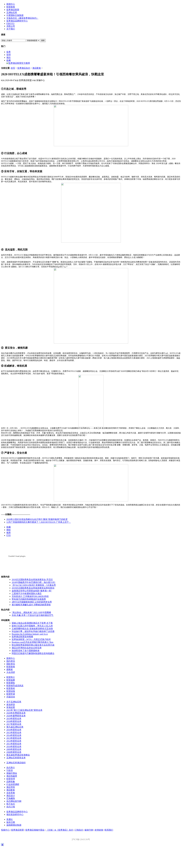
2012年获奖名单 (13, 741)
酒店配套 (36, 68)
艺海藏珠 (10, 798)
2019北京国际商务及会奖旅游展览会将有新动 (33, 588)
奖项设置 (10, 707)
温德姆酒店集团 (13, 825)
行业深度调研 (12, 784)
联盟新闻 (10, 7)
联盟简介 (10, 677)
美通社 (9, 819)
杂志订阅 (10, 807)
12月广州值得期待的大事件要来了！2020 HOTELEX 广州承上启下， (38, 522)
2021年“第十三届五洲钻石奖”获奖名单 (24, 710)
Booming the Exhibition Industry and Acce (30, 634)
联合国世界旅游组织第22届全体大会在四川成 (33, 645)
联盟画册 (10, 680)
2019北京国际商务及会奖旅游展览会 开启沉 (32, 579)
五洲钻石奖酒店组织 (16, 763)
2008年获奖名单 (13, 752)
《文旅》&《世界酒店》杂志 (59, 830)
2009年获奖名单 (13, 749)
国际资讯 (10, 664)
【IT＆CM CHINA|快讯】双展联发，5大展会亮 (34, 585)
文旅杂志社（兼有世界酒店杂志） (22, 18)
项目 (8, 57)
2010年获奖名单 (13, 746)
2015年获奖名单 (13, 732)
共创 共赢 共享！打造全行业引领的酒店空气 (32, 615)
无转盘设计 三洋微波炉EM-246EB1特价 (30, 596)
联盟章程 (10, 688)
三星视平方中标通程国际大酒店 (27, 593)
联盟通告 (10, 683)
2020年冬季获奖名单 (16, 713)
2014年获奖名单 (13, 735)
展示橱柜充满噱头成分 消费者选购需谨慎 (31, 605)
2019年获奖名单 (13, 718)
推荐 (8, 532)
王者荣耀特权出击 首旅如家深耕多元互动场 (32, 628)
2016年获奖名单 (13, 730)
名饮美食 (10, 793)
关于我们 (10, 29)
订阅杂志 (79, 830)
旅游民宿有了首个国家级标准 (25, 650)
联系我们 (109, 830)
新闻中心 (10, 4)
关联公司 (10, 26)
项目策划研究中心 (14, 814)
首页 (13, 68)
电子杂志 (10, 804)
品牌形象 (10, 781)
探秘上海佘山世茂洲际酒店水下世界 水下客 (32, 623)
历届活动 (10, 697)
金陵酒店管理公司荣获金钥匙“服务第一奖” (32, 591)
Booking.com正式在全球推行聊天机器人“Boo (32, 642)
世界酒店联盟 (12, 10)
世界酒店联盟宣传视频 (22, 636)
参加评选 (10, 704)
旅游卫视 (10, 822)
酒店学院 (10, 787)
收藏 (8, 60)
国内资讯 (10, 661)
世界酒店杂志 (23, 68)
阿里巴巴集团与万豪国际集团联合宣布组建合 (33, 653)
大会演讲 (10, 672)
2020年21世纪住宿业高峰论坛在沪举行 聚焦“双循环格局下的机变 (37, 519)
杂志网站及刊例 (13, 801)
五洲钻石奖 (11, 12)
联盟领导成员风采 (14, 685)
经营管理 (10, 779)
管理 (8, 55)
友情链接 (99, 830)
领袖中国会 (11, 773)
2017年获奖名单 (13, 724)
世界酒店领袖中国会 (35, 830)
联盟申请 (10, 694)
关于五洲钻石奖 (13, 702)
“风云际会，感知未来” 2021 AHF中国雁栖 (31, 612)
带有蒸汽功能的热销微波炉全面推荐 (29, 599)
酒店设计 (10, 795)
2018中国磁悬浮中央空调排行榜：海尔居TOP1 (33, 582)
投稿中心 (5, 830)
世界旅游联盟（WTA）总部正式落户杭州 (31, 639)
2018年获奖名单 (13, 721)
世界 (8, 52)
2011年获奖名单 (13, 744)
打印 (8, 535)
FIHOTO (10, 23)
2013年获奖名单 (13, 738)
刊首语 (9, 770)
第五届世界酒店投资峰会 (18, 755)
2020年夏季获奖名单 (16, 716)
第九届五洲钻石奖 (14, 727)
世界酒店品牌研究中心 (17, 21)
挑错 (8, 530)
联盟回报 (10, 691)
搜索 (43, 40)
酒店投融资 (11, 776)
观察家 (9, 669)
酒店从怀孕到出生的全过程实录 (27, 648)
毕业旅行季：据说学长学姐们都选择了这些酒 (33, 631)
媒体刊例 (89, 830)
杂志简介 (10, 767)
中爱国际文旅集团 (14, 15)
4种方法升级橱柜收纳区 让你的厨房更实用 (32, 602)
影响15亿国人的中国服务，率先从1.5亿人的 (32, 626)
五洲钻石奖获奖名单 (16, 758)
